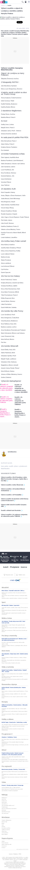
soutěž (11, 466)
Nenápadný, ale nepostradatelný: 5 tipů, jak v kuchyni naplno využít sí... (14, 709)
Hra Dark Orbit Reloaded (5, 560)
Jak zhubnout (5, 621)
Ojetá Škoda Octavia (6, 811)
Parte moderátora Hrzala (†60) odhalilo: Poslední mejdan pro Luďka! (14, 628)
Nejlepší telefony (18, 670)
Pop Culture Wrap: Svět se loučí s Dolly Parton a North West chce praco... (15, 740)
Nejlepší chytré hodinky (7, 670)
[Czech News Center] (17, 580)
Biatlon (11, 605)
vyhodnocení (23, 466)
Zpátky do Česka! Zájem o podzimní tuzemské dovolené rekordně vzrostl (13, 727)
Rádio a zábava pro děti (6, 844)
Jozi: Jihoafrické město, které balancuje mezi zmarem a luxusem (15, 724)
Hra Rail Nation (24, 560)
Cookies (23, 864)
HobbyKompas (5, 807)
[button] (29, 1)
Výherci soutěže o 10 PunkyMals (11, 494)
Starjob (3, 841)
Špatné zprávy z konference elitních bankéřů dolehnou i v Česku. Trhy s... (15, 692)
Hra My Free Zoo (15, 560)
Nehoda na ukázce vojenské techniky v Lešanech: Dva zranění (14, 598)
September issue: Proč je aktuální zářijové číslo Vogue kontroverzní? (13, 743)
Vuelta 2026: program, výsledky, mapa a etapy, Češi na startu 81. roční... (15, 608)
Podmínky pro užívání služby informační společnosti (14, 863)
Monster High (4, 821)
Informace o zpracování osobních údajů (12, 864)
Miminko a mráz (23, 638)
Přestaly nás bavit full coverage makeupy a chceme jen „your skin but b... (15, 745)
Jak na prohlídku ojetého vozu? (8, 805)
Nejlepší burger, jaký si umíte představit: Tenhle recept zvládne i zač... (14, 712)
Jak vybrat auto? (5, 813)
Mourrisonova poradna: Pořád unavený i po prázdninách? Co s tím (14, 772)
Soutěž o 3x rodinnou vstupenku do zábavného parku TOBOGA (20, 400)
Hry (6, 553)
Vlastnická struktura (19, 865)
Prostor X (4, 785)
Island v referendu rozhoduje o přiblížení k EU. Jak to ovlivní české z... (14, 694)
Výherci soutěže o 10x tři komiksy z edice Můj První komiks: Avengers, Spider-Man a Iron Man (14, 479)
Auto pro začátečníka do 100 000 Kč (9, 808)
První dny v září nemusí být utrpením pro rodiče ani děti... (13, 642)
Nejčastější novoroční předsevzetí (10, 638)
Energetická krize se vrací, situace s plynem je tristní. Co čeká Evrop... (14, 697)
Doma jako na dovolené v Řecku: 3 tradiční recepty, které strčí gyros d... (14, 715)
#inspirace (4, 737)
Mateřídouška (5, 468)
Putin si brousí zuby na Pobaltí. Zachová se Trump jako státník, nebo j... (14, 596)
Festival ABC (22, 769)
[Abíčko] (3, 3)
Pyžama (3, 826)
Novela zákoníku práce (15, 687)
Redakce (16, 854)
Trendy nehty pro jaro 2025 (15, 621)
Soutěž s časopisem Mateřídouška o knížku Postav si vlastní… (20, 413)
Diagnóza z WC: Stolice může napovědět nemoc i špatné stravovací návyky (13, 757)
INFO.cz (22, 590)
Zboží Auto (4, 810)
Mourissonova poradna (7, 769)
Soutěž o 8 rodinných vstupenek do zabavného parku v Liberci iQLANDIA (21, 388)
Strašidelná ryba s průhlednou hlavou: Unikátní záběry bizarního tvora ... (15, 775)
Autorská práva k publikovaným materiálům (15, 861)
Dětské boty (4, 831)
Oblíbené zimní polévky (7, 705)
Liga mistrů (16, 605)
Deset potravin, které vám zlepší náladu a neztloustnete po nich (14, 759)
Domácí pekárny (18, 705)
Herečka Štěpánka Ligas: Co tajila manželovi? (11, 787)
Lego (3, 824)
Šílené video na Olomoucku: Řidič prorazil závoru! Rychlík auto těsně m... (14, 631)
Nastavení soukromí (10, 865)
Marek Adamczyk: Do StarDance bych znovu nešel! (12, 789)
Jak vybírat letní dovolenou (8, 640)
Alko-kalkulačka (6, 653)
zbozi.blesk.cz (5, 803)
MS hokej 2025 (5, 605)
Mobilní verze (21, 574)
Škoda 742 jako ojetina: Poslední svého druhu (11, 662)
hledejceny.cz (4, 797)
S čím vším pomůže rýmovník (15, 754)
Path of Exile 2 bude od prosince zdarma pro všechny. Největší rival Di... (14, 778)
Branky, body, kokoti (12, 785)
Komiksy (16, 769)
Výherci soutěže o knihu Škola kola (12, 485)
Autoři (5, 567)
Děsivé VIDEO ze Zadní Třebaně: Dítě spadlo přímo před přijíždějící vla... (13, 625)
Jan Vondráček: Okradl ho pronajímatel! (10, 790)
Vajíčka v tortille (5, 643)
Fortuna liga (20, 785)
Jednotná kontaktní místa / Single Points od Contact (14, 866)
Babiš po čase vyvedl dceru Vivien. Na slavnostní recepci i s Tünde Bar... (14, 593)
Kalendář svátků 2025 (14, 590)
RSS (20, 854)
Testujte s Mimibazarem (6, 820)
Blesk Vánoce (5, 590)
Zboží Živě (4, 799)
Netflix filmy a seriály (22, 722)
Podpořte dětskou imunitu (8, 753)
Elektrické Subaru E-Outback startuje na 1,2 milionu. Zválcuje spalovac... (14, 658)
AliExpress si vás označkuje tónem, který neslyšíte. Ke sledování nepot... (15, 674)
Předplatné (14, 567)
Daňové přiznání (6, 687)
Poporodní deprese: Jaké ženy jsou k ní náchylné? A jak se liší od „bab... (15, 762)
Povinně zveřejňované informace (15, 867)
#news (15, 737)
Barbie (3, 823)
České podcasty (5, 842)
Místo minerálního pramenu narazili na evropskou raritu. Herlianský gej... (13, 729)
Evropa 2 (3, 847)
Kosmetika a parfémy (6, 828)
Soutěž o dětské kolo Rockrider (11, 510)
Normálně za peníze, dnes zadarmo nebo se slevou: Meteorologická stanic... (12, 677)
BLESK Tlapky (5, 722)
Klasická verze (9, 574)
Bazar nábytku (5, 834)
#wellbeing (10, 737)
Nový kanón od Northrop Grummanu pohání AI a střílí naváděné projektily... (15, 680)
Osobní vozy (4, 800)
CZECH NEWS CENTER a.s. (18, 857)
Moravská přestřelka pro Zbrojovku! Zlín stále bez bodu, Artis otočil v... (14, 611)
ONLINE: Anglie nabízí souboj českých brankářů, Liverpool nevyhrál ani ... (13, 614)
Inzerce (24, 567)
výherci (16, 466)
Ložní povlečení (5, 832)
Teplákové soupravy (6, 829)
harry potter (4, 466)
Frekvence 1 (4, 845)
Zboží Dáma (4, 802)
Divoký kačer (13, 722)
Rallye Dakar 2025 (14, 653)
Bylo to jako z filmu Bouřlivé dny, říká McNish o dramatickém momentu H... (14, 661)
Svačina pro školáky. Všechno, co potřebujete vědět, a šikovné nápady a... (14, 646)
